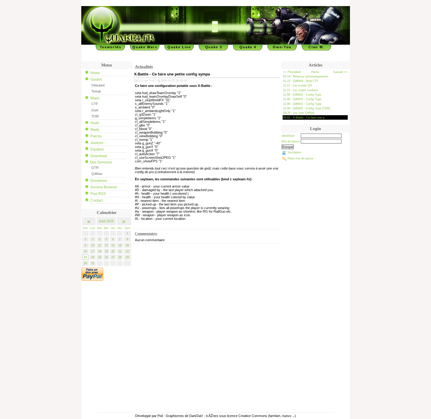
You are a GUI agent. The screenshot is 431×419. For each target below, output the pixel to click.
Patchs (95, 136)
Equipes (97, 149)
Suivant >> (340, 72)
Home (315, 72)
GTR (95, 168)
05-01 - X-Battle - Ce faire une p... (305, 117)
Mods (94, 130)
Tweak (96, 91)
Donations (98, 181)
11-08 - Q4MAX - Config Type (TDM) (306, 108)
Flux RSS (98, 194)
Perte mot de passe (300, 158)
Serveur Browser (103, 187)
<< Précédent (292, 72)
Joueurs (96, 143)
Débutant (98, 85)
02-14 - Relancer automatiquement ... (307, 76)
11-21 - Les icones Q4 (297, 85)
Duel (94, 110)
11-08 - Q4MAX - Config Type (302, 94)
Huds (94, 123)
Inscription (294, 152)
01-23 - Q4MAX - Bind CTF (300, 81)
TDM (95, 116)
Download (98, 156)
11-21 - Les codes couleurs (300, 90)
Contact (96, 200)
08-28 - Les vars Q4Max (298, 113)
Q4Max (96, 174)
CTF (94, 104)
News (95, 73)
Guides (96, 79)
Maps (94, 98)
